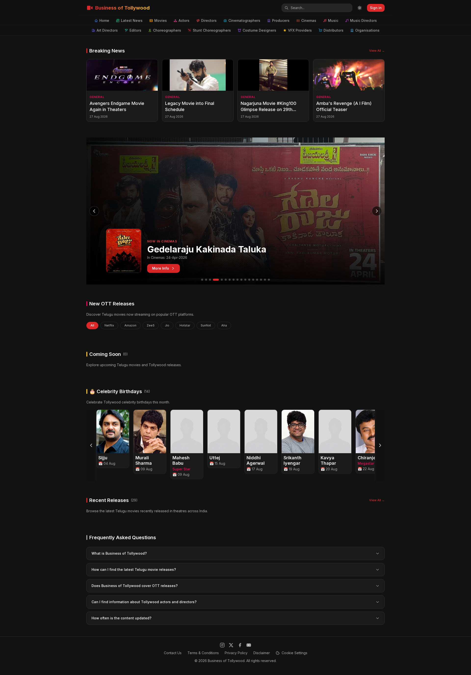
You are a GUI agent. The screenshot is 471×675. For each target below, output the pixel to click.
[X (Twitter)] (231, 645)
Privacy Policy (236, 653)
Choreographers (167, 30)
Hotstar (185, 325)
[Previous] (91, 445)
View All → (377, 50)
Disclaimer (261, 653)
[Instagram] (222, 645)
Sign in (376, 8)
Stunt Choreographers (212, 30)
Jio (167, 325)
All (92, 325)
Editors (135, 30)
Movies (160, 20)
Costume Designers (259, 30)
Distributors (333, 30)
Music (333, 20)
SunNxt (206, 325)
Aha (224, 325)
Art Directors (107, 30)
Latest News (132, 20)
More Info (160, 268)
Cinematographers (244, 20)
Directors (209, 20)
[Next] (380, 445)
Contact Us (173, 653)
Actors (184, 20)
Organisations (367, 30)
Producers (280, 20)
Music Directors (363, 20)
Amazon (130, 325)
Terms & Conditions (203, 653)
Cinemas (308, 20)
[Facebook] (239, 645)
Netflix (109, 325)
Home (104, 20)
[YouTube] (248, 645)
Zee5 (151, 325)
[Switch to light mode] (359, 7)
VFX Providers (300, 30)
